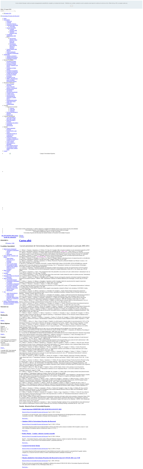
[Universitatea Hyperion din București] (10, 16)
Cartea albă (25, 240)
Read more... (25, 418)
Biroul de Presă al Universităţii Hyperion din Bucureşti (35, 412)
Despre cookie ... (72, 7)
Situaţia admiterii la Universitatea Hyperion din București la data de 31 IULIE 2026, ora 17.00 (51, 458)
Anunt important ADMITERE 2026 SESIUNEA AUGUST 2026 (41, 409)
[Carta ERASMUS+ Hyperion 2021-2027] (10, 243)
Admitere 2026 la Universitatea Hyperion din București (39, 421)
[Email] (21, 235)
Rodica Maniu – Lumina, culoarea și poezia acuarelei (38, 433)
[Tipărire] (21, 237)
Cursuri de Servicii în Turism (31, 445)
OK (71, 5)
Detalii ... (3, 312)
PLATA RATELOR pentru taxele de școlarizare (10, 236)
